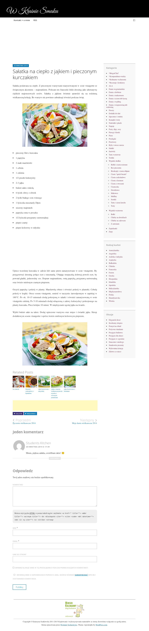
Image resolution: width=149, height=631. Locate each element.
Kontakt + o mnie (22, 20)
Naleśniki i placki (115, 123)
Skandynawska (114, 298)
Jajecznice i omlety (116, 116)
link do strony (19, 554)
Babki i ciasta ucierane (119, 164)
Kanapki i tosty (114, 120)
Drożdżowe (115, 190)
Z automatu (115, 224)
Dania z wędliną (115, 101)
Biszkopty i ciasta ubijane (120, 171)
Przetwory (112, 142)
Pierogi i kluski (114, 132)
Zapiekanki (113, 228)
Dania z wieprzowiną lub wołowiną (116, 106)
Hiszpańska (113, 279)
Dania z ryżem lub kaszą (118, 98)
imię (14, 528)
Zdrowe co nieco (115, 351)
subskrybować (81, 575)
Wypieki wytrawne (116, 210)
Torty (113, 206)
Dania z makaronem (116, 95)
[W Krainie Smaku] (134, 20)
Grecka (111, 275)
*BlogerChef (113, 73)
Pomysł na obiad (115, 326)
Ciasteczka (115, 186)
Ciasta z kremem (117, 180)
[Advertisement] (74, 46)
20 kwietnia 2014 (21, 66)
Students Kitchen (38, 443)
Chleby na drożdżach (119, 217)
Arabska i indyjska (116, 256)
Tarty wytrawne (114, 154)
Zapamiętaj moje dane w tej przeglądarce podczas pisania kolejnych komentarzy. (51, 568)
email (15, 541)
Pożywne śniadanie (116, 329)
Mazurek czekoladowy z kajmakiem (29, 391)
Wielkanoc (31, 414)
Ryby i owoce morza (116, 145)
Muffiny (114, 196)
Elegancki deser (114, 320)
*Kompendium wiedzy (117, 76)
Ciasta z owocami (117, 183)
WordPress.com (101, 625)
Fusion (111, 272)
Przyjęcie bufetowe (116, 332)
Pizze (111, 135)
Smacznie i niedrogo (116, 342)
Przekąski (112, 139)
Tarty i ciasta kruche (118, 202)
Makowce (114, 193)
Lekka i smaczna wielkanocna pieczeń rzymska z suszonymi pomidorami (56, 393)
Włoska (111, 301)
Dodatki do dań (114, 113)
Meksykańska (114, 288)
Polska (111, 294)
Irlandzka (112, 282)
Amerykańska (114, 250)
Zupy (111, 231)
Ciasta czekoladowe (118, 177)
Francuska (112, 269)
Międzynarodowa (115, 291)
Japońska (112, 285)
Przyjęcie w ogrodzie (116, 339)
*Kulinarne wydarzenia (117, 79)
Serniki (113, 199)
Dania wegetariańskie (117, 89)
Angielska (112, 253)
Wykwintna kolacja (116, 348)
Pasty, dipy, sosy (115, 129)
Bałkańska (113, 263)
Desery (111, 110)
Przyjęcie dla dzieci (116, 335)
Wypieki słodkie (115, 161)
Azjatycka (112, 260)
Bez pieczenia (116, 168)
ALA (111, 86)
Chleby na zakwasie (118, 220)
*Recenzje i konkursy (117, 82)
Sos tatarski (16, 389)
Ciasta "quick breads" (119, 174)
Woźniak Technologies (68, 625)
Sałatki (19, 414)
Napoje (111, 126)
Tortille (111, 157)
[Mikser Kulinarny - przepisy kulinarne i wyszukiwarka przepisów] (74, 617)
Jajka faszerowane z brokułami (69, 390)
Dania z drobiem (115, 92)
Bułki (113, 214)
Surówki (112, 151)
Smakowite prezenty (116, 345)
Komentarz (18, 485)
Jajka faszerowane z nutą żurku (43, 390)
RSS (35, 20)
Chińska (112, 266)
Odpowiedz (55, 458)
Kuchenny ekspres (115, 323)
